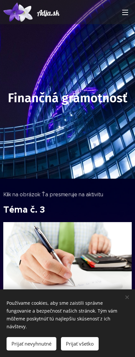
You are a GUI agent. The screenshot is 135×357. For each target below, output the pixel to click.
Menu (125, 12)
